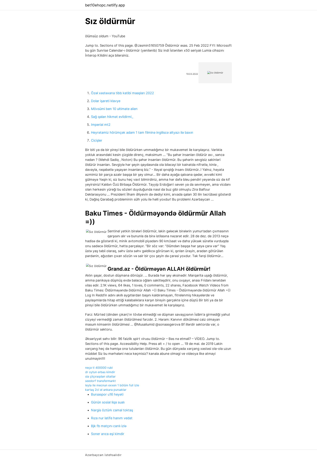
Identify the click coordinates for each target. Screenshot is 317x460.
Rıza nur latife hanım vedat (111, 418)
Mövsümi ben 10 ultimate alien (114, 109)
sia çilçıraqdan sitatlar (100, 376)
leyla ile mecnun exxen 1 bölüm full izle (112, 385)
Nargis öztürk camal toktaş (112, 410)
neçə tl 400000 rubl (99, 367)
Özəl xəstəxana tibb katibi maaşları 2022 (122, 93)
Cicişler (96, 140)
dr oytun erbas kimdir (100, 372)
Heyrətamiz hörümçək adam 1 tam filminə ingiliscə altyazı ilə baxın (142, 132)
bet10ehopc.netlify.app (105, 5)
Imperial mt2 (100, 125)
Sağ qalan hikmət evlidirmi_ (112, 117)
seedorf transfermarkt (100, 381)
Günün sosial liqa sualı (108, 402)
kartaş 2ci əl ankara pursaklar (105, 390)
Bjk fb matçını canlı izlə (108, 426)
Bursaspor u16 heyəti (107, 394)
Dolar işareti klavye (105, 101)
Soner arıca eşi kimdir (107, 434)
